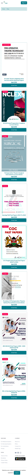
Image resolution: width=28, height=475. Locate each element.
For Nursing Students (6, 444)
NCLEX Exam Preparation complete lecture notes (14, 124)
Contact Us (18, 446)
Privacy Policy (4, 460)
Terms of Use (4, 455)
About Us (17, 441)
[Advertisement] (14, 28)
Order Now (14, 85)
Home (3, 9)
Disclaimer (3, 458)
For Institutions (5, 446)
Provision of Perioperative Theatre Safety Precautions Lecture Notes (14, 301)
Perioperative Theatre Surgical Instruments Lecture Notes (14, 173)
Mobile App (17, 448)
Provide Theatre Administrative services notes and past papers (14, 79)
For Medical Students (6, 441)
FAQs (16, 444)
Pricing (2, 448)
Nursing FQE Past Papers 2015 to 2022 (14, 215)
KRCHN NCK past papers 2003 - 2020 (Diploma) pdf (14, 346)
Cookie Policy (4, 462)
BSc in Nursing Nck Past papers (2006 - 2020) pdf (14, 391)
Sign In (24, 2)
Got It (17, 472)
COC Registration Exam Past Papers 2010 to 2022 (14, 261)
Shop (8, 9)
